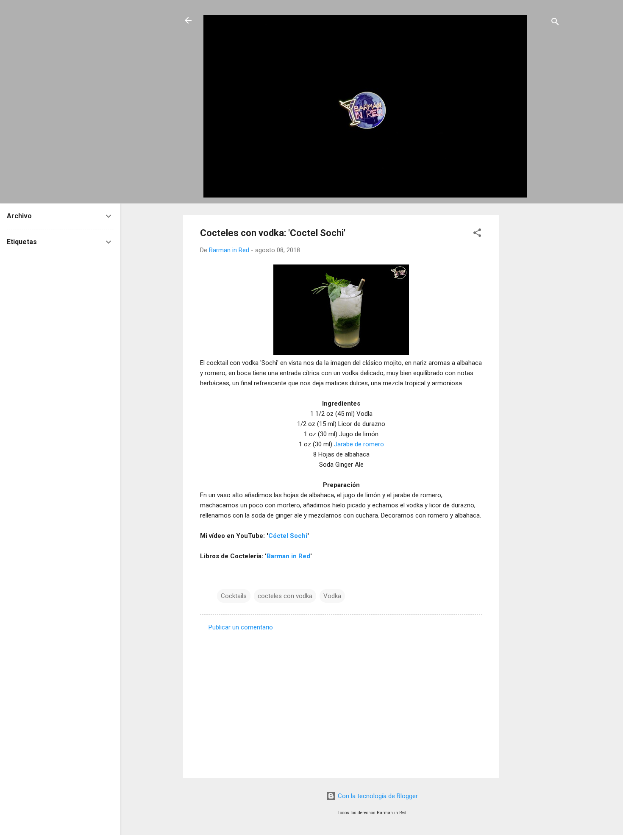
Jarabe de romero (359, 444)
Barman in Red (288, 556)
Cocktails (234, 596)
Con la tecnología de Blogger (377, 796)
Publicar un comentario (241, 627)
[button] (477, 234)
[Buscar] (555, 23)
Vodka (332, 596)
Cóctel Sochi (287, 536)
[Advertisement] (533, 342)
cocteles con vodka (285, 596)
